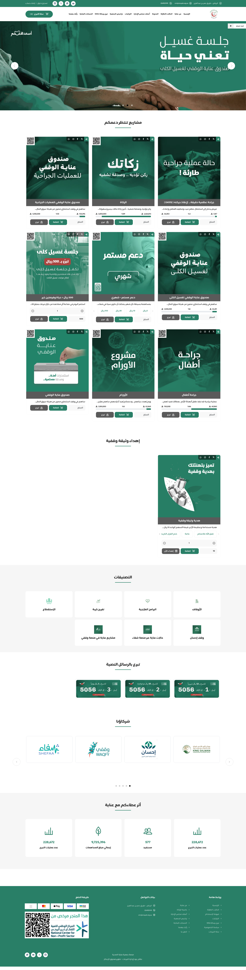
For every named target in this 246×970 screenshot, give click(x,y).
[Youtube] (73, 4)
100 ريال (104, 311)
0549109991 (148, 910)
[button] (130, 785)
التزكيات (128, 14)
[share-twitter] (213, 139)
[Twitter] (61, 3)
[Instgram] (55, 3)
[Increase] (82, 311)
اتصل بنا (184, 931)
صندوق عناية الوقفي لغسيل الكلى (189, 298)
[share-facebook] (209, 139)
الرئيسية (187, 14)
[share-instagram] (205, 139)
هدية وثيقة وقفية (189, 521)
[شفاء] (98, 749)
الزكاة (123, 202)
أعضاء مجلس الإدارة (142, 14)
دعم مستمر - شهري (123, 298)
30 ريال (119, 311)
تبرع (169, 222)
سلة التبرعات (214, 931)
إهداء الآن (169, 551)
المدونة (155, 14)
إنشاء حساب (30, 3)
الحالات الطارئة (167, 14)
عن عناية (178, 14)
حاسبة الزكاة (182, 909)
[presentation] (153, 311)
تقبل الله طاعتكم (205, 534)
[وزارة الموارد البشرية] (49, 749)
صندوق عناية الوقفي (57, 395)
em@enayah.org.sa (181, 3)
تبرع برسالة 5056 (101, 14)
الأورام (123, 395)
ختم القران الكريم (169, 534)
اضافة (188, 222)
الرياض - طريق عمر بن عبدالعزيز (139, 905)
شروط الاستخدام (212, 914)
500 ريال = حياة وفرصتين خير (57, 298)
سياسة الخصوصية (211, 927)
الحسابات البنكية (86, 14)
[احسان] (197, 749)
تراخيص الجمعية (116, 14)
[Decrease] (32, 311)
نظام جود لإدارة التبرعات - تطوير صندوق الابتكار (123, 959)
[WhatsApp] (67, 3)
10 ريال (132, 311)
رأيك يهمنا (73, 14)
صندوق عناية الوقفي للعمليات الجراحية (57, 202)
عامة (187, 534)
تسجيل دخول (42, 3)
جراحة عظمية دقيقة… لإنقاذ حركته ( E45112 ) (189, 202)
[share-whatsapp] (200, 139)
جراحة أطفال (189, 395)
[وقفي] (147, 749)
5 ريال (145, 311)
